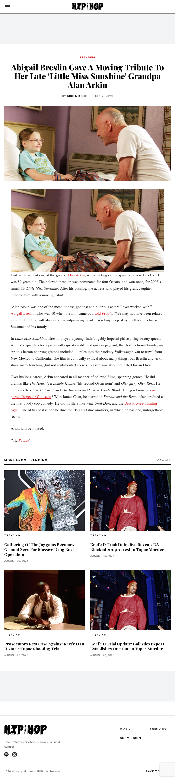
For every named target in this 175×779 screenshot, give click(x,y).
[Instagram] (14, 754)
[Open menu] (7, 7)
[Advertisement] (87, 28)
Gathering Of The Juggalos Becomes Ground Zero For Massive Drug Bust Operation (39, 549)
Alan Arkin (76, 274)
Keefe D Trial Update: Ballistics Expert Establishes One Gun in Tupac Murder (127, 646)
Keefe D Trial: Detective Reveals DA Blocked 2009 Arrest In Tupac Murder (127, 547)
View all (164, 460)
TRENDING (87, 57)
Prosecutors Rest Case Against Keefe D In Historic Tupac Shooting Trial (44, 646)
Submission (130, 738)
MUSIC (125, 728)
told (103, 313)
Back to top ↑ (158, 771)
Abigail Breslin (22, 313)
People (24, 440)
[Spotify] (6, 754)
